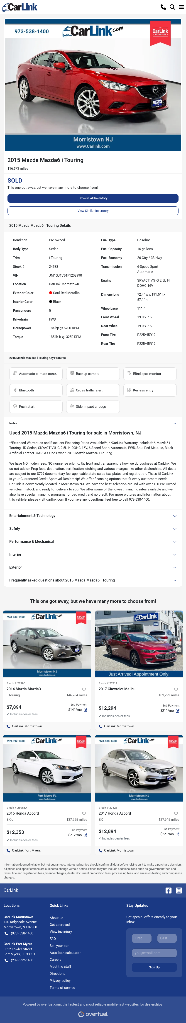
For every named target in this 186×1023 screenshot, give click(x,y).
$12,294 (107, 708)
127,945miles (169, 820)
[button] (163, 7)
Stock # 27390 (16, 683)
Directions (57, 974)
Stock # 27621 (108, 807)
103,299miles (169, 695)
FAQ (53, 939)
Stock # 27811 (108, 683)
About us (56, 918)
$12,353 (15, 832)
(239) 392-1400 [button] (22, 960)
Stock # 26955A (17, 807)
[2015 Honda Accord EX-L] (47, 768)
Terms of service (62, 988)
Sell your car (59, 946)
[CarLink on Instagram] (177, 890)
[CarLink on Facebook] (167, 890)
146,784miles (76, 695)
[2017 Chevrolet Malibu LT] (139, 643)
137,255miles (76, 820)
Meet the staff (60, 967)
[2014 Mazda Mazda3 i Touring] (47, 643)
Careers (55, 960)
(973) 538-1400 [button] (22, 933)
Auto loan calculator (65, 953)
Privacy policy (60, 981)
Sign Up (154, 967)
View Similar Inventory (93, 210)
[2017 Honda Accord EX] (139, 768)
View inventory (61, 932)
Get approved (60, 925)
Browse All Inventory (93, 198)
